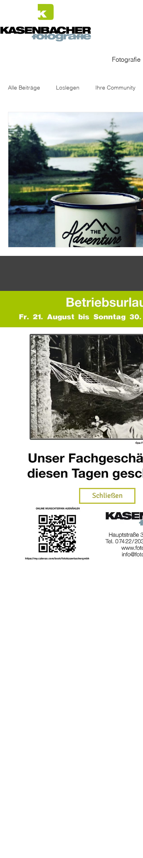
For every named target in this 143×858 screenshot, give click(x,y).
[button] (107, 496)
